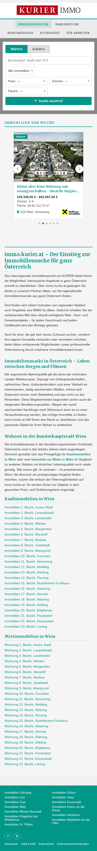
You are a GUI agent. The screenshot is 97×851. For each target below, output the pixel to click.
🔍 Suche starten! (48, 101)
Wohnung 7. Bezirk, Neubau (25, 677)
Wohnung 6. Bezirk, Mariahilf (25, 672)
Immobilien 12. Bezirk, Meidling (27, 567)
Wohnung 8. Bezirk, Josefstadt (26, 683)
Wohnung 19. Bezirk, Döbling (25, 742)
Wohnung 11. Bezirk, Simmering (27, 699)
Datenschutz (46, 844)
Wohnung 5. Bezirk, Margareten (27, 666)
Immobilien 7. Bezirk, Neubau (25, 540)
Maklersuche (67, 24)
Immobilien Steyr (63, 797)
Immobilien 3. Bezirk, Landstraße (28, 518)
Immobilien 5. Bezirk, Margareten (28, 529)
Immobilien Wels (15, 807)
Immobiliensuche (33, 24)
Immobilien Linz (15, 797)
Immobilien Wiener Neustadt (23, 811)
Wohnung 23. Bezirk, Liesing (25, 764)
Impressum (11, 844)
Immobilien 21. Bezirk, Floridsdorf (28, 615)
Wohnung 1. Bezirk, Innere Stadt (28, 645)
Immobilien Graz (15, 802)
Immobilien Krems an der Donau (68, 808)
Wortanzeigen (20, 33)
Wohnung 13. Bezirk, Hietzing (26, 710)
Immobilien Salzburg (18, 792)
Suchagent (50, 33)
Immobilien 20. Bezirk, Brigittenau (28, 610)
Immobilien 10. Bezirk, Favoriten (28, 556)
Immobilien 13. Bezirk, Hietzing (26, 572)
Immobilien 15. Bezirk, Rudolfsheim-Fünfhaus (37, 583)
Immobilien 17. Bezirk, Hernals (26, 594)
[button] (18, 169)
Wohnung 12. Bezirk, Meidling (26, 704)
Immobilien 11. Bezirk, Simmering (28, 561)
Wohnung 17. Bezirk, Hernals (25, 731)
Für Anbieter (78, 33)
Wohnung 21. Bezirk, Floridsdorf (28, 753)
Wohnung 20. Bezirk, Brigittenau (28, 748)
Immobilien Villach (64, 792)
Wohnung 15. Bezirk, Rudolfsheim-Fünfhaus (36, 720)
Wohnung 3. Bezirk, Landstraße (27, 655)
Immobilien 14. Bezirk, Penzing (26, 578)
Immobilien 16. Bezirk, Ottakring (27, 588)
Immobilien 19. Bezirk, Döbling (26, 605)
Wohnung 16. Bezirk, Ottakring (26, 726)
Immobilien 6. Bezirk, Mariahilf (26, 534)
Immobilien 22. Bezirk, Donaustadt (29, 621)
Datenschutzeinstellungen (73, 844)
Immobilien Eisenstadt (66, 802)
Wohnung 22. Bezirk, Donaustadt (28, 758)
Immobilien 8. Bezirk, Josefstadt (27, 545)
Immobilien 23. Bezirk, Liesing (26, 626)
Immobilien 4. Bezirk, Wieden (25, 523)
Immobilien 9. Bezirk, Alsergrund (28, 550)
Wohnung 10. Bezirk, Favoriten (27, 693)
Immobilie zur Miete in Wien (52, 459)
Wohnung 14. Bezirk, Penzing (26, 715)
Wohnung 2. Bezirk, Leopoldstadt (28, 650)
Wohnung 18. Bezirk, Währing (26, 737)
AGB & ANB (28, 844)
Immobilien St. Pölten (19, 824)
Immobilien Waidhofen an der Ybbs (71, 821)
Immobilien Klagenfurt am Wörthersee (21, 818)
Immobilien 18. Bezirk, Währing (27, 599)
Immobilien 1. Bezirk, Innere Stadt (29, 507)
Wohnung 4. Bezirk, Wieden (24, 661)
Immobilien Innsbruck (66, 815)
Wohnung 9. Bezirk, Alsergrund (27, 688)
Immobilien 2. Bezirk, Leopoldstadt (29, 512)
